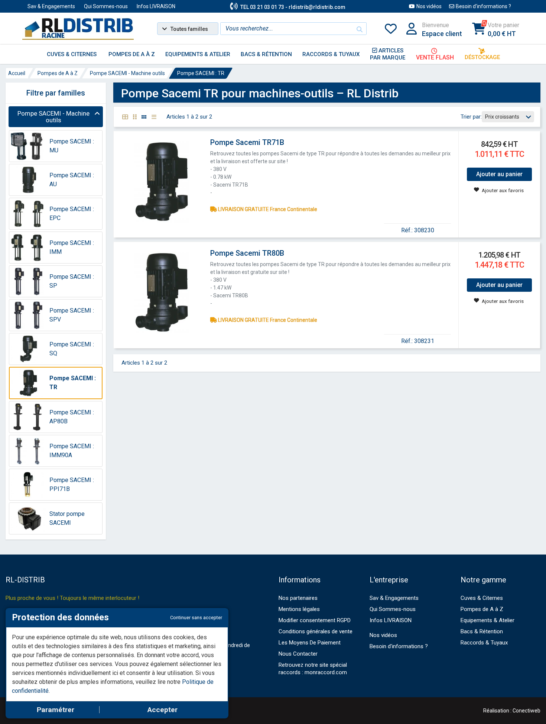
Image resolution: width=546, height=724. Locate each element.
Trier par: (471, 116)
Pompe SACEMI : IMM (71, 247)
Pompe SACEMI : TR (200, 73)
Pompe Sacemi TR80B (247, 253)
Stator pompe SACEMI (67, 518)
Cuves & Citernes (482, 598)
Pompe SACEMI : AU (71, 180)
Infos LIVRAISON (156, 6)
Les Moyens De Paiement (310, 642)
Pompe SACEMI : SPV (71, 315)
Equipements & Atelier (487, 620)
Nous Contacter (298, 653)
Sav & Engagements (51, 6)
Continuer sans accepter (196, 617)
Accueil (16, 73)
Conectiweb (526, 711)
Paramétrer (55, 709)
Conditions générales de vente (315, 631)
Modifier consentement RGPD (315, 620)
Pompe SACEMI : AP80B (71, 417)
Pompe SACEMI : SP (71, 281)
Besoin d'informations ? (483, 6)
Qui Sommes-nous (106, 6)
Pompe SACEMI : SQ (71, 349)
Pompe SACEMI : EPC (71, 214)
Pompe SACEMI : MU (71, 146)
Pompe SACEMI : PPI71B (71, 484)
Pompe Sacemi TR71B (247, 142)
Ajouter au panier (499, 174)
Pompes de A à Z (58, 73)
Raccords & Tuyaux (484, 642)
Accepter (162, 709)
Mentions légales (299, 609)
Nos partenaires (298, 598)
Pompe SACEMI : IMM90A (71, 451)
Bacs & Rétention (482, 631)
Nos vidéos (429, 6)
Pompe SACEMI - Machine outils (127, 73)
